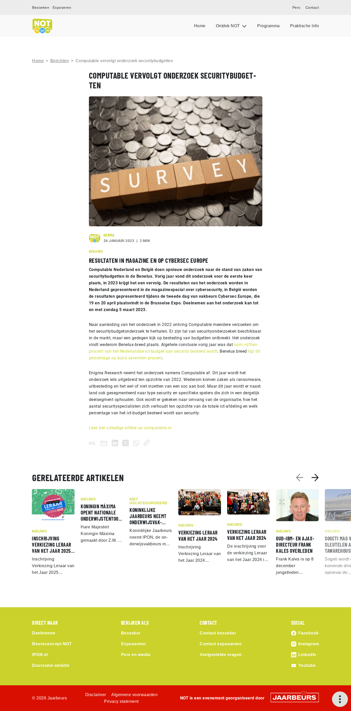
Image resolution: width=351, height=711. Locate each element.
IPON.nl (40, 654)
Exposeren (62, 7)
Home (200, 26)
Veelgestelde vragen (221, 654)
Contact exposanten (221, 644)
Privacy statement (121, 701)
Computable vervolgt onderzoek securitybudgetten (124, 61)
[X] (126, 443)
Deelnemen (44, 633)
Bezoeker (131, 633)
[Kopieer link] (147, 442)
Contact (312, 7)
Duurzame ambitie (50, 665)
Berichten (59, 61)
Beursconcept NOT (52, 644)
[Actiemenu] (340, 699)
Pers (296, 7)
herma (109, 234)
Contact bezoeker (218, 633)
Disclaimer (95, 695)
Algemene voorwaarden (134, 695)
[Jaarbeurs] (295, 697)
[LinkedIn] (116, 443)
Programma (268, 26)
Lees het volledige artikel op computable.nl (130, 427)
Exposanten (133, 644)
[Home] (42, 26)
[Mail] (105, 443)
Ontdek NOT (228, 26)
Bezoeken (40, 7)
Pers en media (136, 654)
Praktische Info (304, 26)
